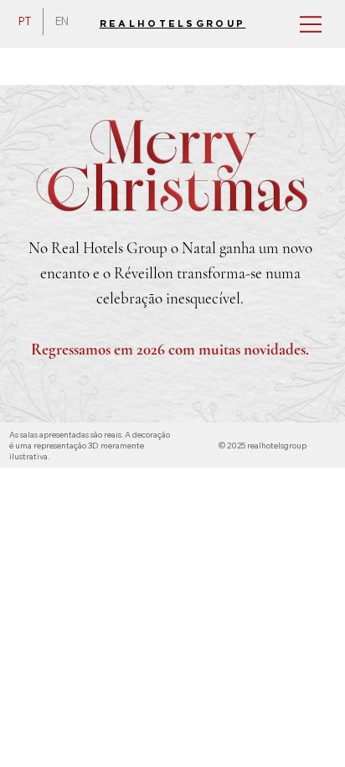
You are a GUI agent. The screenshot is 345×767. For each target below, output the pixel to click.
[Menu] (302, 24)
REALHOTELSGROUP (173, 24)
